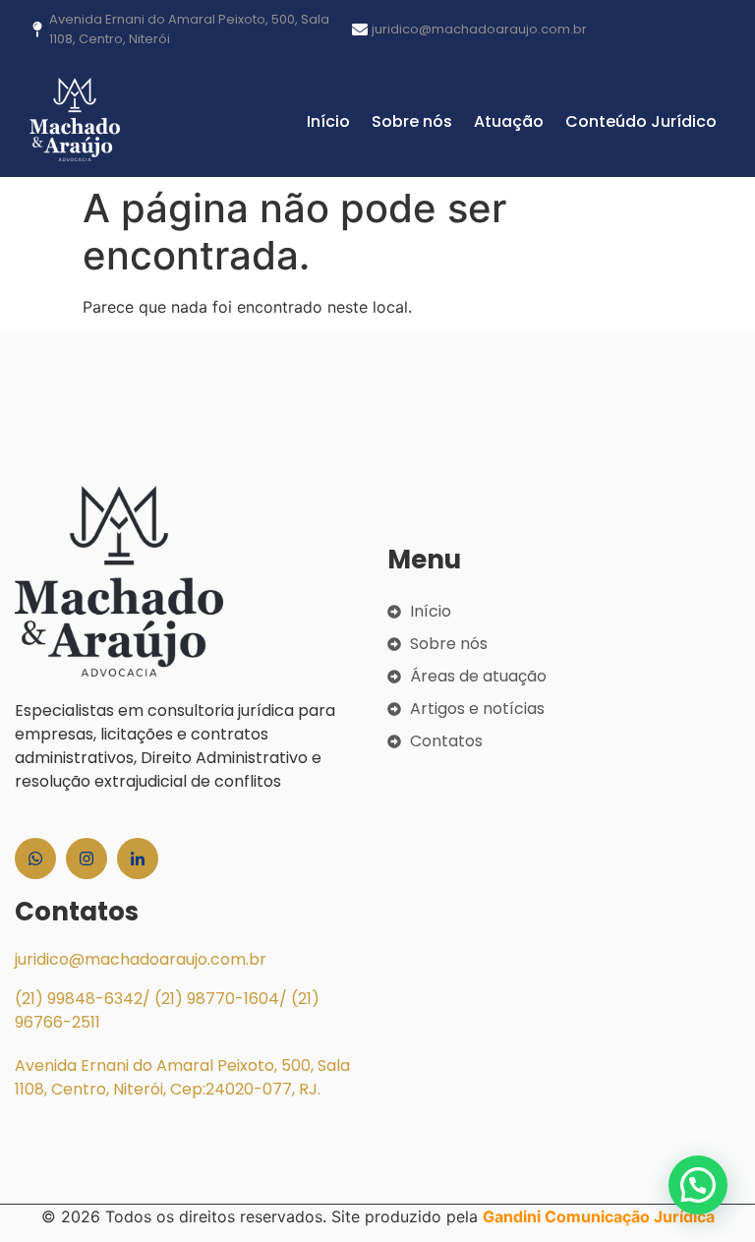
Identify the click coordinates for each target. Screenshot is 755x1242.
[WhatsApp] (35, 858)
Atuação (509, 121)
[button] (697, 1184)
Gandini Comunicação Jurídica (599, 1216)
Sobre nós (412, 121)
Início (328, 121)
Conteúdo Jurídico (641, 121)
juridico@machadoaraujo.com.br (140, 959)
